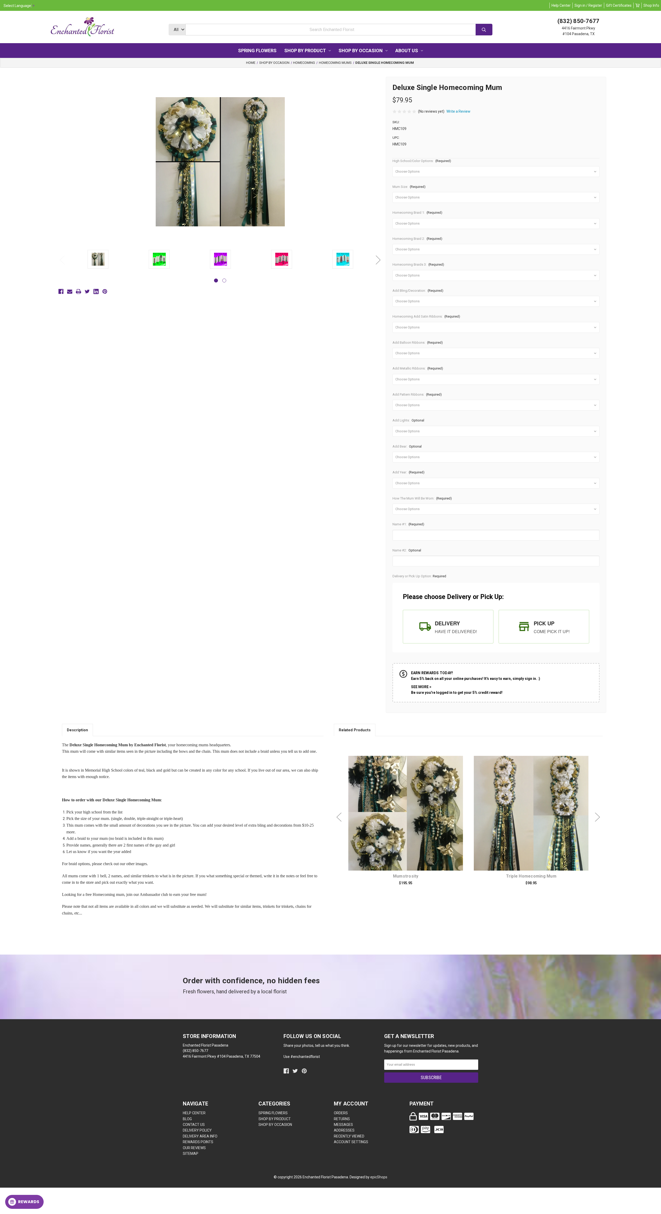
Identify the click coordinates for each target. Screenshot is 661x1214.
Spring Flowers (257, 50)
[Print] (78, 291)
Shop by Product (305, 50)
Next (378, 260)
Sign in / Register (588, 5)
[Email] (69, 291)
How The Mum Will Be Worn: (422, 498)
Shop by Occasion (361, 50)
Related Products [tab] (355, 730)
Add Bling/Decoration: (418, 291)
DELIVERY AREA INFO (200, 1136)
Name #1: (408, 524)
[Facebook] (61, 291)
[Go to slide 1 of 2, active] (216, 280)
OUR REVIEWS (194, 1148)
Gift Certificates (619, 5)
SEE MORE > (421, 687)
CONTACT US (194, 1125)
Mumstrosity (406, 876)
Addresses (344, 1130)
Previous (62, 260)
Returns (342, 1119)
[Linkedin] (96, 291)
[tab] (448, 626)
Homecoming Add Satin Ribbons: (426, 316)
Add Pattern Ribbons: (417, 394)
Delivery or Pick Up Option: (419, 576)
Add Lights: (408, 420)
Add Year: (408, 472)
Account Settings (351, 1142)
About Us (406, 50)
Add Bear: (407, 446)
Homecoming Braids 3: (418, 264)
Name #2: (406, 550)
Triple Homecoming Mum (531, 876)
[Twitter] (87, 291)
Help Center (561, 5)
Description (77, 730)
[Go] (484, 29)
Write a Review (458, 111)
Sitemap (190, 1153)
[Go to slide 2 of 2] (224, 280)
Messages (343, 1125)
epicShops (378, 1177)
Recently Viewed (349, 1136)
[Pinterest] (104, 291)
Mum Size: (409, 187)
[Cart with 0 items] (637, 5)
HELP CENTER (194, 1113)
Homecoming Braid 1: (417, 212)
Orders (341, 1113)
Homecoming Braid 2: (417, 239)
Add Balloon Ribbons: (417, 342)
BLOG (187, 1119)
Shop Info (651, 5)
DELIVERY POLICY (197, 1130)
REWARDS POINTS (198, 1142)
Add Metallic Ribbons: (417, 368)
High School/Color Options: (421, 161)
